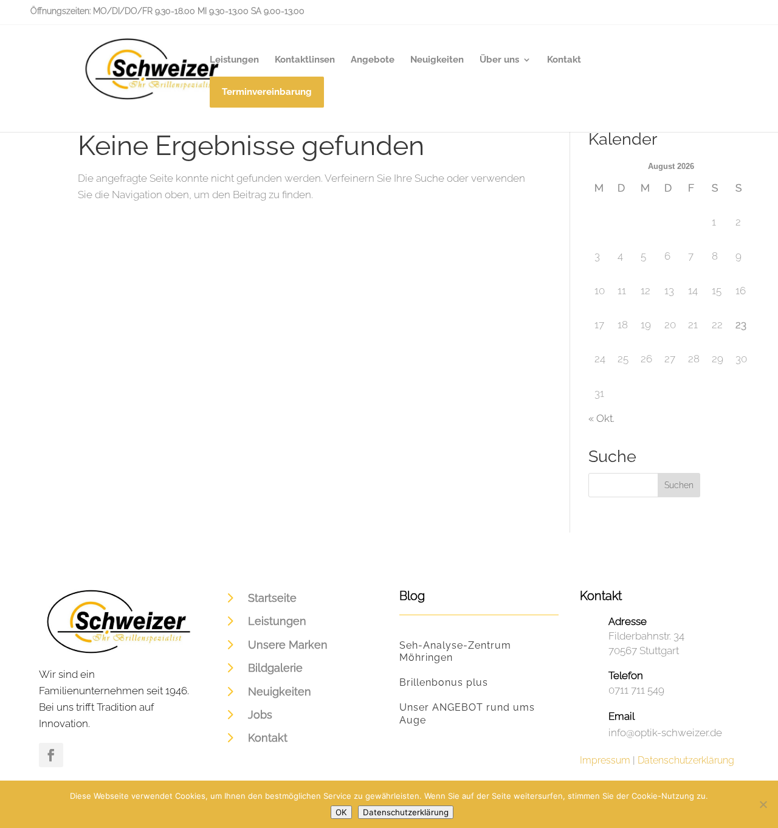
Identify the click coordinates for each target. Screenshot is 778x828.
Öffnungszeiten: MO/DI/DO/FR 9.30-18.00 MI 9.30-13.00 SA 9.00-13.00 (167, 11)
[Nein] (763, 804)
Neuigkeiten (437, 60)
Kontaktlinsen (305, 60)
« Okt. (601, 418)
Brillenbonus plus (443, 682)
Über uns (499, 60)
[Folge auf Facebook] (51, 755)
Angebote (372, 60)
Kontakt (564, 60)
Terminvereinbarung (267, 94)
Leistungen (234, 60)
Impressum (605, 760)
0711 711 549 (636, 690)
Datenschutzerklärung (686, 760)
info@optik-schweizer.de (665, 732)
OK (341, 812)
